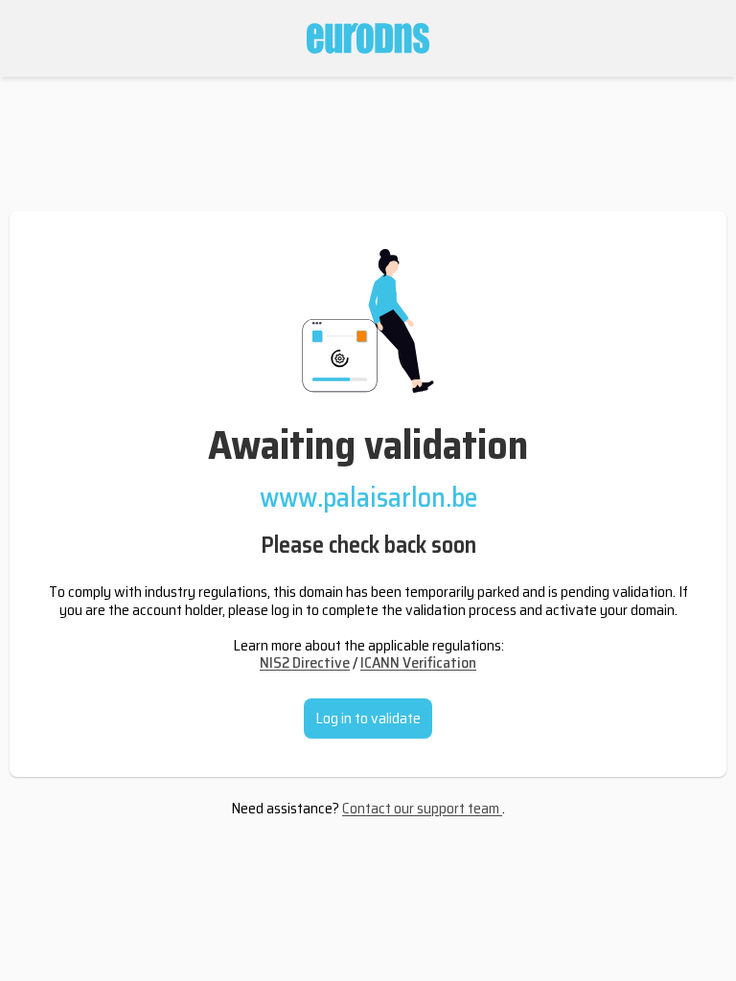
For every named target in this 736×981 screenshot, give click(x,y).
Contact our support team (422, 808)
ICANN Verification (418, 662)
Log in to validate (368, 718)
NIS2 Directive (305, 662)
